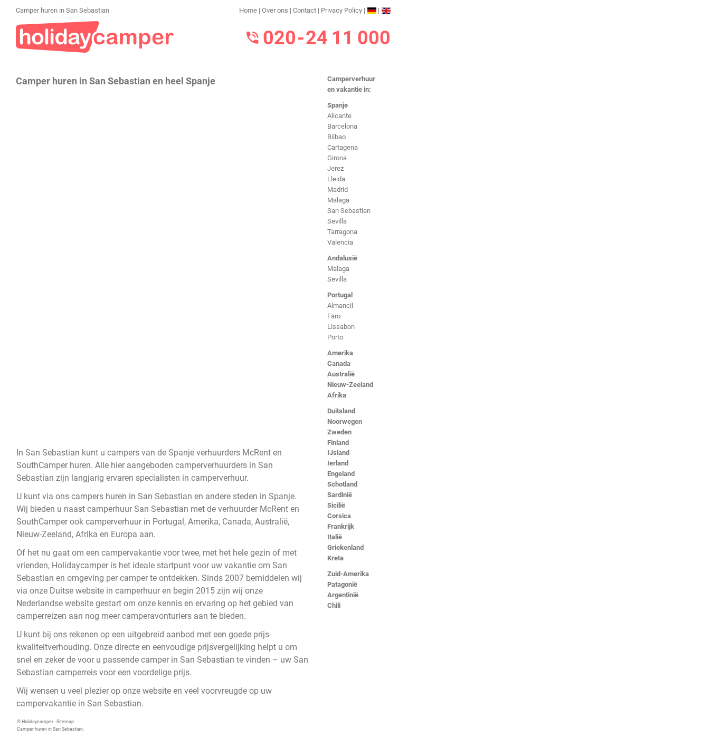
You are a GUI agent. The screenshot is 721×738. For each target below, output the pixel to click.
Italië (334, 537)
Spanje (337, 105)
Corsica (339, 516)
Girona (337, 158)
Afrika (336, 395)
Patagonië (342, 584)
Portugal (340, 295)
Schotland (342, 484)
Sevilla (337, 221)
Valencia (340, 242)
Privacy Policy (341, 10)
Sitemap (65, 721)
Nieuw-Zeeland (350, 385)
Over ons (275, 10)
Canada (338, 363)
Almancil (340, 305)
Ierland (337, 463)
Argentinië (342, 595)
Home (248, 10)
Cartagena (342, 147)
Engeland (341, 474)
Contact (304, 10)
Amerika (340, 353)
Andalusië (342, 258)
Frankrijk (340, 526)
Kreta (335, 558)
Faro (333, 316)
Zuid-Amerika (348, 574)
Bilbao (336, 137)
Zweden (339, 432)
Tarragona (342, 232)
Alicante (339, 116)
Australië (341, 374)
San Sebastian (349, 211)
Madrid (337, 189)
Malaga (338, 200)
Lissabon (341, 327)
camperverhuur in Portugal (135, 522)
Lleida (336, 179)
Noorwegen (344, 421)
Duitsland (341, 411)
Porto (335, 337)
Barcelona (342, 126)
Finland (338, 442)
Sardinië (339, 495)
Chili (333, 605)
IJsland (338, 453)
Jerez (335, 168)
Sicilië (336, 505)
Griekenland (345, 547)
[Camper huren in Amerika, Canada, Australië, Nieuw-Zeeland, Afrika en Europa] (95, 36)
